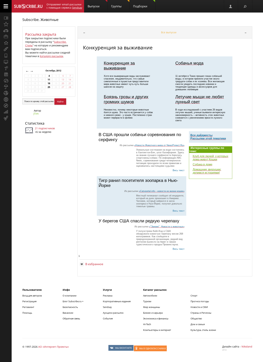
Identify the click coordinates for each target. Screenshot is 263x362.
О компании (69, 295)
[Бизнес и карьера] (6, 36)
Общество (196, 318)
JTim (36, 113)
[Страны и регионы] (6, 99)
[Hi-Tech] (6, 55)
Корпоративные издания (117, 301)
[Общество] (6, 80)
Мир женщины (151, 307)
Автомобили (150, 295)
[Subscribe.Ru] (28, 6)
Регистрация (29, 301)
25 (49, 87)
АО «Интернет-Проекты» (53, 346)
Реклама (107, 295)
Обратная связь (71, 318)
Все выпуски (168, 32)
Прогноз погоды (200, 301)
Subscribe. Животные (40, 19)
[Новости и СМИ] (6, 74)
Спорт (194, 295)
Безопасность (70, 307)
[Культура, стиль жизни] (6, 68)
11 (49, 79)
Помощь (27, 312)
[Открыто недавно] (6, 24)
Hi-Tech (147, 324)
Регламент (28, 307)
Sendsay (107, 307)
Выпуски (93, 6)
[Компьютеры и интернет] (6, 61)
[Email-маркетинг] (6, 118)
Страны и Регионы (201, 312)
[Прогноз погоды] (6, 87)
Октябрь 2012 (53, 70)
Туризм (147, 301)
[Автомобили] (6, 30)
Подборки (140, 6)
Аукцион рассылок (113, 312)
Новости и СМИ (199, 307)
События (108, 318)
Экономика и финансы (155, 318)
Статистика (34, 123)
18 (49, 83)
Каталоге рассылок (51, 56)
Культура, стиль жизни (203, 330)
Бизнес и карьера (153, 312)
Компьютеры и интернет (157, 330)
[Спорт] (6, 93)
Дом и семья (198, 324)
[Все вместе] (6, 18)
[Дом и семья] (6, 43)
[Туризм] (6, 105)
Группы (116, 6)
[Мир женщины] (6, 49)
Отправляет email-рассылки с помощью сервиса (64, 6)
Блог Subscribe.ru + (73, 301)
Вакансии (68, 312)
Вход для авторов (32, 295)
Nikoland (247, 346)
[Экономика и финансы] (6, 112)
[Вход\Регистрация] (231, 6)
